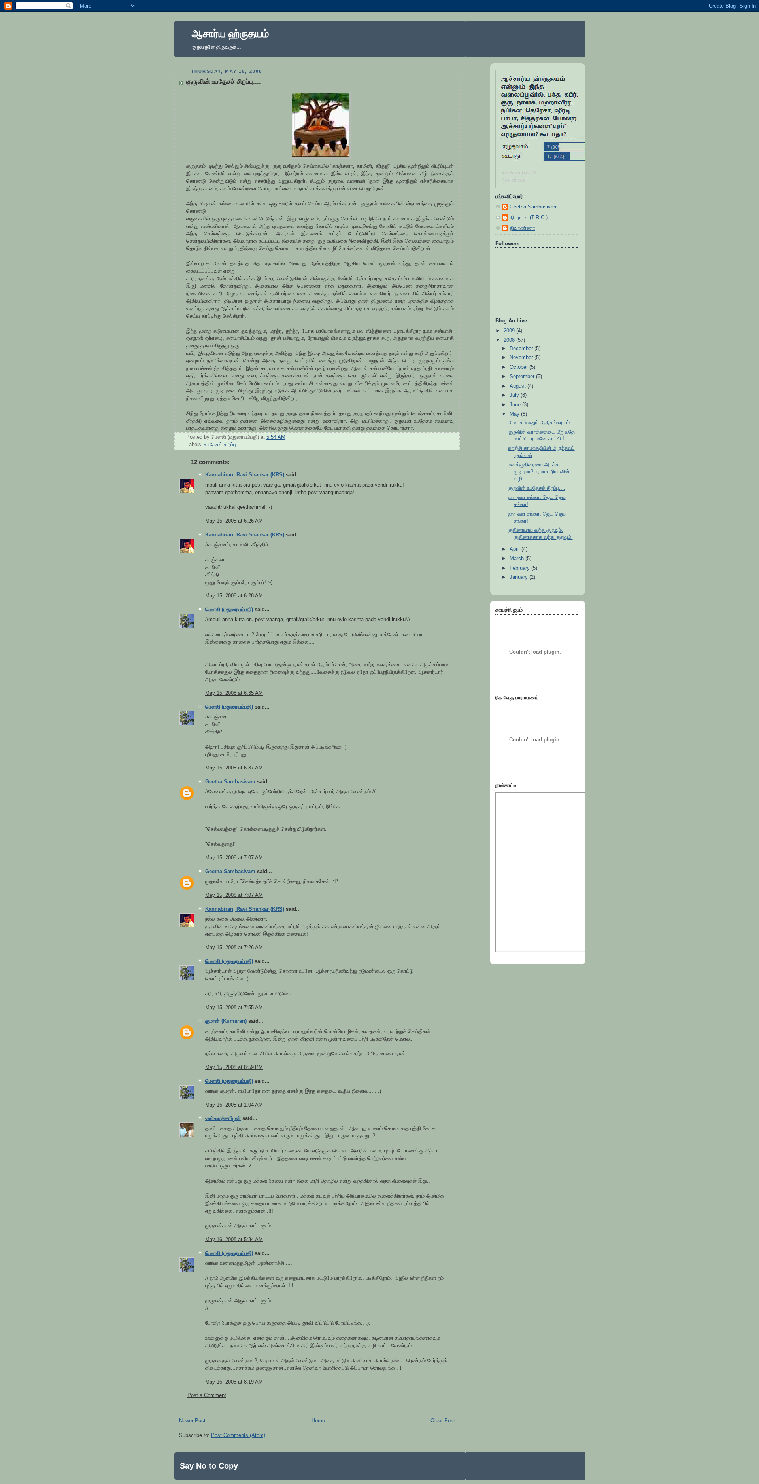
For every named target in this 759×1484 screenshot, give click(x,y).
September (523, 376)
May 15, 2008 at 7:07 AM (234, 857)
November (522, 357)
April (515, 549)
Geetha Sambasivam (230, 782)
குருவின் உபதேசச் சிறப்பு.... (223, 81)
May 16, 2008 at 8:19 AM (234, 1382)
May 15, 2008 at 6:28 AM (234, 596)
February (520, 568)
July (515, 395)
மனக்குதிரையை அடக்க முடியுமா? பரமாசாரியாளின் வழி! (539, 471)
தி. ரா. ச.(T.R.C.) (529, 217)
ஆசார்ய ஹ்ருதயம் (230, 34)
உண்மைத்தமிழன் (223, 1118)
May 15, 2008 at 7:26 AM (234, 947)
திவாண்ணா (522, 228)
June (516, 404)
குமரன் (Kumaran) (226, 1021)
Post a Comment (206, 1395)
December (522, 348)
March (517, 558)
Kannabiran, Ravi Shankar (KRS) (244, 475)
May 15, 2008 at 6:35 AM (234, 693)
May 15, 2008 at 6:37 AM (234, 768)
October (519, 367)
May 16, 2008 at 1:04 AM (234, 1105)
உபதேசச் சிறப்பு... (222, 444)
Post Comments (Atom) (238, 1435)
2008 (510, 340)
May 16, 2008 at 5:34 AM (234, 1239)
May (515, 414)
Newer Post (192, 1420)
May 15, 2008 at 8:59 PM (234, 1067)
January (519, 577)
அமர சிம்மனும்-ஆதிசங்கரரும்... (541, 422)
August (518, 386)
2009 (510, 331)
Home (318, 1420)
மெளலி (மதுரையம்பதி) (229, 609)
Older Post (442, 1420)
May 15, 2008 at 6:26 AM (234, 521)
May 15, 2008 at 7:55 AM (234, 1007)
